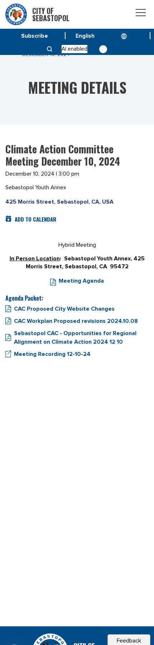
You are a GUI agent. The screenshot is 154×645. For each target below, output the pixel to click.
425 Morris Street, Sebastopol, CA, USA (59, 201)
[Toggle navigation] (140, 13)
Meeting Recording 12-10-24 (52, 354)
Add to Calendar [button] (35, 219)
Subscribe (34, 36)
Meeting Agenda (81, 280)
